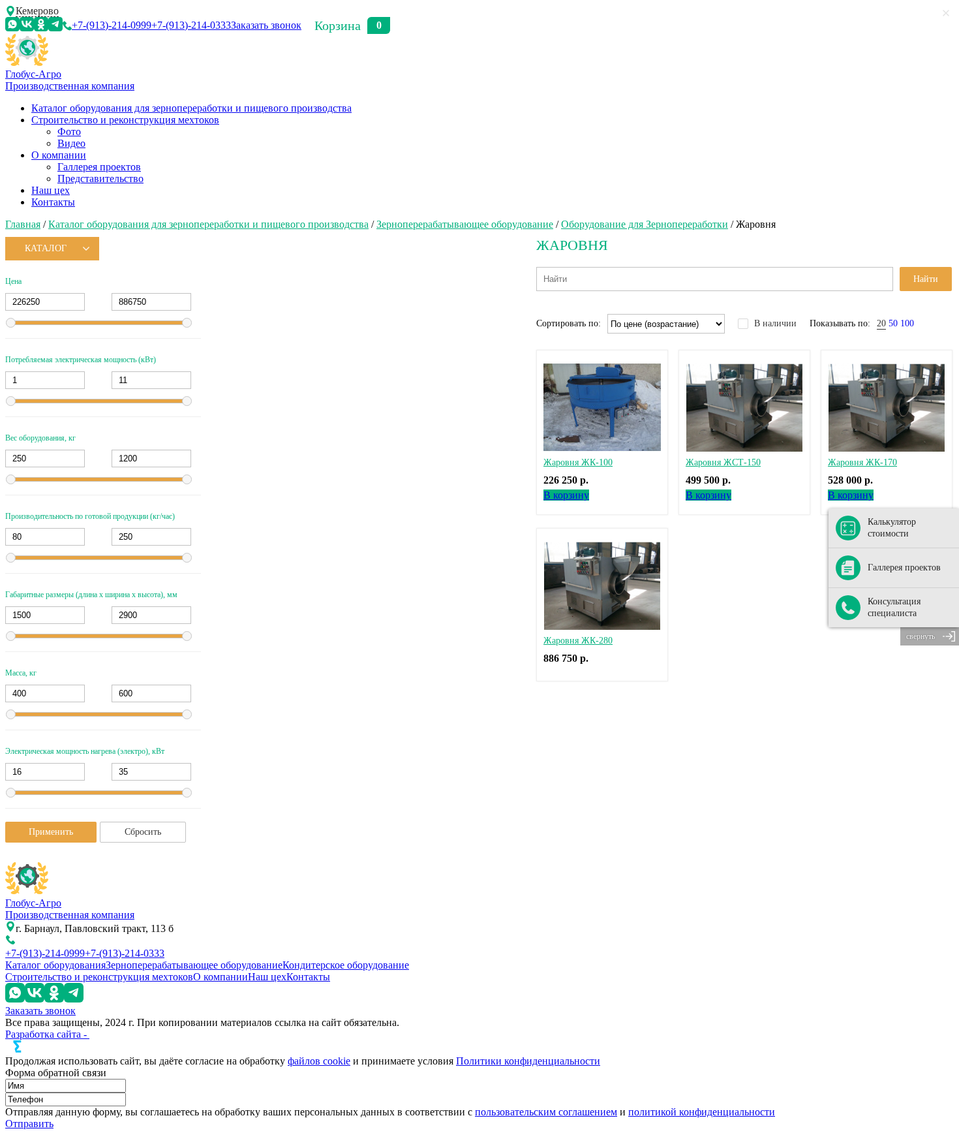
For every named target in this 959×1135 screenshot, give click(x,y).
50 (893, 323)
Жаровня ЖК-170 (862, 462)
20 (881, 323)
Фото (69, 131)
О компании (58, 155)
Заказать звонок (266, 25)
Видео (71, 143)
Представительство (100, 178)
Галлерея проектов (99, 166)
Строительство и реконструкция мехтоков (125, 119)
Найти (925, 279)
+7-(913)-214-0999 (111, 25)
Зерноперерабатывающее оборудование (464, 224)
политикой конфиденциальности (701, 1111)
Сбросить (143, 832)
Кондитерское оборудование (345, 965)
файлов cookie (319, 1060)
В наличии (775, 323)
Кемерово (37, 10)
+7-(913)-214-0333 (191, 25)
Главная (22, 224)
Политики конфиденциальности (528, 1060)
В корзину (566, 495)
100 (907, 323)
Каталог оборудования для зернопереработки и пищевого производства (191, 108)
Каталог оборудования (55, 965)
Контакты (53, 202)
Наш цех (50, 190)
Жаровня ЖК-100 (578, 462)
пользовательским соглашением (546, 1111)
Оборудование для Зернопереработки (644, 224)
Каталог (46, 248)
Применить (51, 832)
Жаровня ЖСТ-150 (723, 462)
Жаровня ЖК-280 (578, 640)
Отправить (29, 1123)
